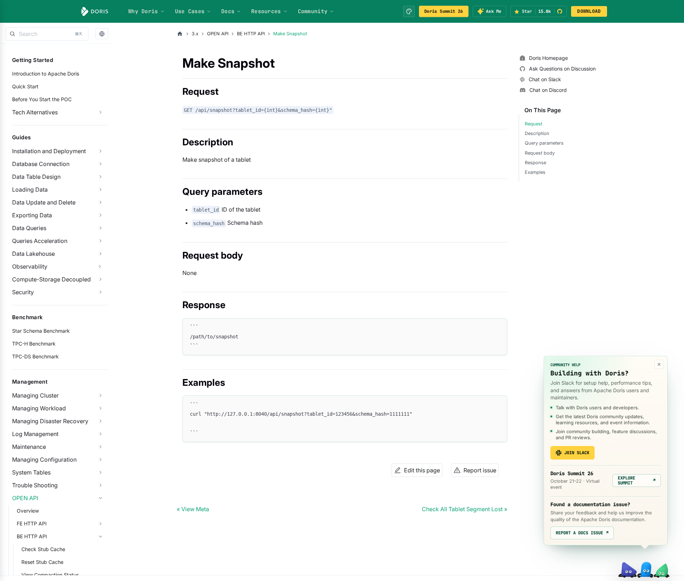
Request (533, 123)
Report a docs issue (582, 533)
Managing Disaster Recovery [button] (50, 421)
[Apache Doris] (95, 11)
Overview (28, 511)
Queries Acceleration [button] (39, 240)
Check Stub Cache (43, 549)
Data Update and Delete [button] (44, 202)
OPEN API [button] (25, 498)
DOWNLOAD (589, 11)
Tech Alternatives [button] (35, 112)
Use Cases (190, 11)
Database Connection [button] (40, 163)
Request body (540, 153)
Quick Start (25, 86)
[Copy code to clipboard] (498, 327)
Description (537, 133)
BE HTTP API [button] (32, 536)
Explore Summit (637, 480)
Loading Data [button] (30, 189)
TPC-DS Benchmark (35, 356)
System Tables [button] (31, 472)
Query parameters (544, 143)
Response (535, 162)
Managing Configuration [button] (44, 459)
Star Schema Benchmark (41, 331)
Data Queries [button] (29, 228)
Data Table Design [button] (36, 176)
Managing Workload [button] (39, 408)
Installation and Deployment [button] (49, 151)
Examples (535, 172)
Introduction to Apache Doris (45, 74)
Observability (29, 266)
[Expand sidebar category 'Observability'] (100, 266)
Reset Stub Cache (42, 562)
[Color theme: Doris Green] (409, 11)
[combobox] (47, 33)
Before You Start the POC (42, 99)
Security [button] (23, 292)
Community (313, 11)
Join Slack (576, 453)
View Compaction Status (50, 575)
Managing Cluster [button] (35, 395)
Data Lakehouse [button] (33, 253)
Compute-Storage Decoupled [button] (51, 279)
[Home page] (180, 34)
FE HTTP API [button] (32, 523)
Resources (266, 11)
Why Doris (143, 11)
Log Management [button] (35, 433)
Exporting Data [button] (32, 215)
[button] (101, 34)
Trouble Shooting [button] (35, 485)
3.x (195, 33)
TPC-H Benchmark (34, 344)
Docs (227, 11)
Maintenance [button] (29, 446)
